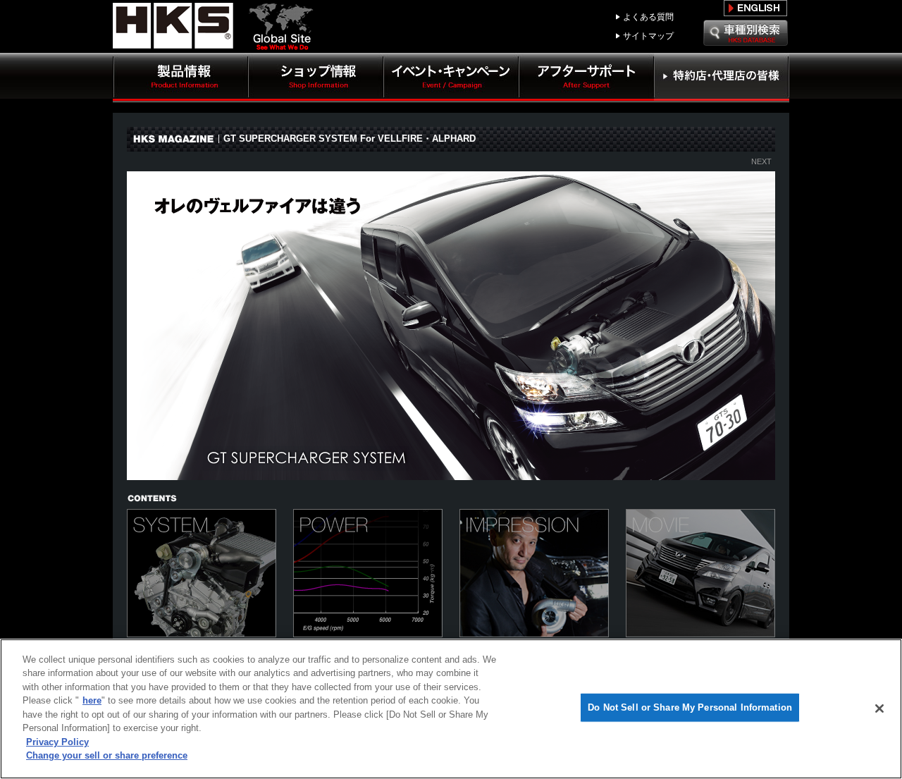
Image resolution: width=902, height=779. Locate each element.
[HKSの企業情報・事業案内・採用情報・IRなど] (285, 43)
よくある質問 (648, 17)
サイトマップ (648, 36)
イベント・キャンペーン (451, 77)
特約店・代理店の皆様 (721, 77)
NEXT (761, 161)
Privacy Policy (57, 742)
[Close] (879, 708)
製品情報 (180, 77)
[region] (451, 709)
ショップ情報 (315, 77)
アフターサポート (586, 77)
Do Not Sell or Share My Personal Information (690, 707)
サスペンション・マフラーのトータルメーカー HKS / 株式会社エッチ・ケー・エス (176, 26)
